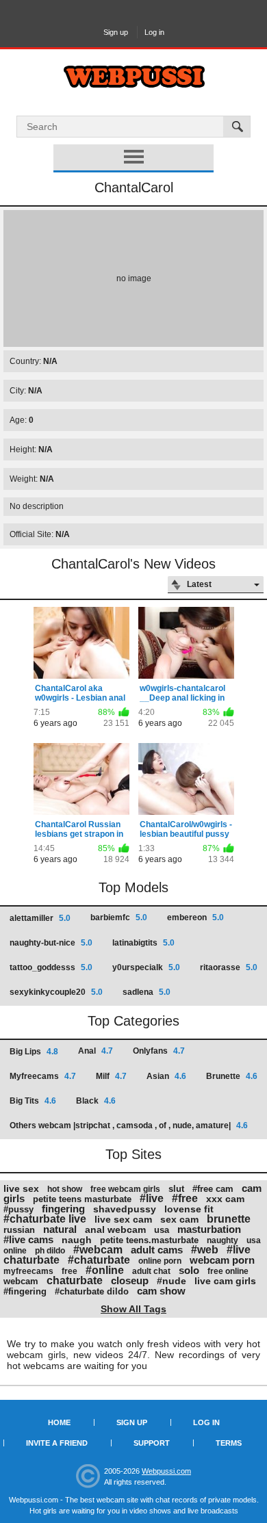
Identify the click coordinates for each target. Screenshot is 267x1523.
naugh (77, 1239)
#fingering (25, 1291)
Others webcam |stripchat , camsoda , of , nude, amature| (129, 1125)
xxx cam (225, 1198)
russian (19, 1230)
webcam (20, 1281)
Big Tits (33, 1101)
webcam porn (222, 1260)
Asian (166, 1076)
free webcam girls (125, 1189)
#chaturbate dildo (92, 1291)
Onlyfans (159, 1051)
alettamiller (40, 918)
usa (161, 1230)
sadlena (146, 992)
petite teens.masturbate (149, 1240)
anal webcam (115, 1229)
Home (59, 1422)
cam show (161, 1291)
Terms (229, 1443)
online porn (159, 1261)
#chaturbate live (44, 1219)
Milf (111, 1076)
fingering (63, 1208)
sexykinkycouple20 (56, 992)
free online (228, 1271)
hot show (64, 1189)
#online (105, 1270)
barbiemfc (118, 917)
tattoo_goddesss (51, 967)
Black (96, 1101)
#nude (171, 1280)
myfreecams (28, 1271)
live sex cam (123, 1219)
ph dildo (50, 1250)
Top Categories (133, 1020)
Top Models (133, 887)
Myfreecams (43, 1076)
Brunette (231, 1076)
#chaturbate (99, 1260)
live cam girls (225, 1280)
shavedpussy (124, 1208)
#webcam (98, 1249)
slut (176, 1189)
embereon (195, 917)
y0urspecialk (146, 967)
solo (189, 1270)
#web (204, 1249)
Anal (95, 1051)
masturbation (209, 1229)
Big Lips (34, 1051)
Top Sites (133, 1154)
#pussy (18, 1209)
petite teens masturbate (82, 1199)
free (69, 1271)
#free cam (212, 1189)
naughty (222, 1240)
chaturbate (75, 1280)
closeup (130, 1280)
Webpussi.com (166, 1471)
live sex (21, 1188)
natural (60, 1229)
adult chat (151, 1271)
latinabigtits (143, 943)
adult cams (157, 1249)
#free (185, 1198)
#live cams (28, 1239)
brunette (229, 1219)
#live (152, 1198)
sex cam (179, 1219)
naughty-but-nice (51, 943)
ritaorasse (228, 967)
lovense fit (189, 1208)
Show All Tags (133, 1308)
